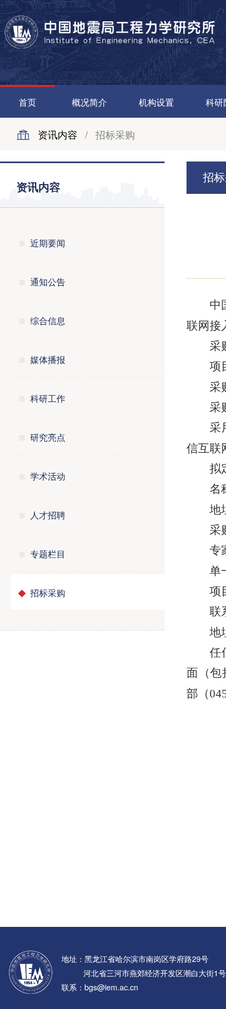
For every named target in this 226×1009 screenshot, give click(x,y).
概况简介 (89, 102)
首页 (27, 102)
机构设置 (156, 102)
